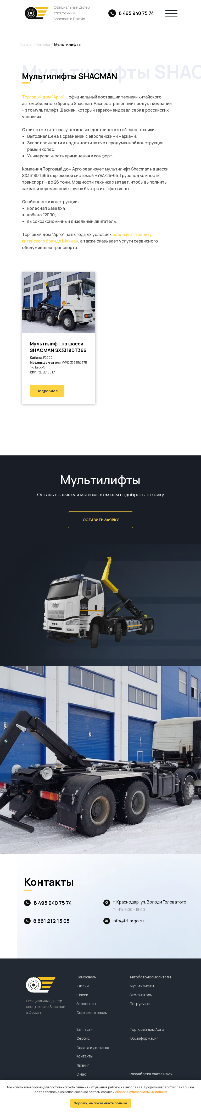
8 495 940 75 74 (136, 13)
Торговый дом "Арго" (43, 97)
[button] (100, 519)
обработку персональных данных (141, 1092)
